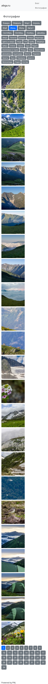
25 (43, 657)
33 (43, 662)
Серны (20, 46)
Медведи (40, 42)
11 (10, 652)
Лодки (17, 62)
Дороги (31, 58)
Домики (22, 37)
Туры (28, 46)
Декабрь (41, 33)
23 (32, 657)
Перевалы (21, 58)
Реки (30, 50)
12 (15, 652)
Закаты (5, 58)
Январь (6, 23)
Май (5, 28)
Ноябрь (30, 33)
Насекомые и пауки (10, 50)
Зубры (4, 46)
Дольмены (6, 54)
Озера (30, 37)
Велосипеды (7, 62)
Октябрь (19, 33)
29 (21, 662)
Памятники (39, 50)
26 (4, 662)
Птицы (23, 50)
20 (15, 657)
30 (26, 662)
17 (43, 652)
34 (4, 667)
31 (32, 662)
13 (21, 652)
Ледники (36, 54)
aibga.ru (5, 5)
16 (37, 652)
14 (26, 652)
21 (21, 657)
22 (26, 657)
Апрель (36, 23)
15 (32, 652)
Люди (19, 42)
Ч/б (25, 42)
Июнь (13, 28)
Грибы (31, 42)
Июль (21, 28)
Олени (12, 46)
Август (31, 28)
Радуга (35, 46)
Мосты (27, 54)
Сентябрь (7, 33)
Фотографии (41, 8)
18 (4, 657)
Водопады (39, 37)
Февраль (17, 23)
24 (37, 657)
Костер (25, 62)
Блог (37, 3)
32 (37, 662)
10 (4, 652)
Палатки (13, 37)
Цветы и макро (8, 42)
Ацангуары (17, 54)
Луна (13, 58)
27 (10, 662)
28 (15, 662)
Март (27, 23)
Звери (4, 37)
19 (10, 657)
